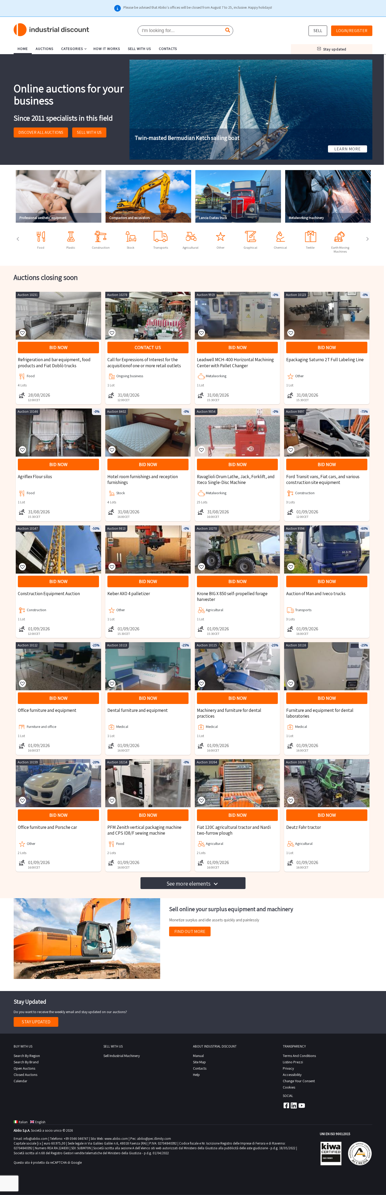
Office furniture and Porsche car (47, 827)
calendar (20, 1081)
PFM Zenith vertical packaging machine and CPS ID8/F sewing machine (144, 830)
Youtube (302, 1105)
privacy (288, 1068)
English (40, 1122)
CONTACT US (148, 347)
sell (318, 30)
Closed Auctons (25, 1074)
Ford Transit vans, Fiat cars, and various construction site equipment (322, 479)
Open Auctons (24, 1068)
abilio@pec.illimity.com (154, 1138)
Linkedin (294, 1105)
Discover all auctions (40, 132)
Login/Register (351, 30)
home (23, 48)
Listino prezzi (293, 1062)
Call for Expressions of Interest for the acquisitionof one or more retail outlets (144, 362)
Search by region (27, 1055)
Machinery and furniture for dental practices (229, 713)
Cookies (289, 1087)
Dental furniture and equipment (137, 710)
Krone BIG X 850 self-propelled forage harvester (232, 596)
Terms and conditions (299, 1055)
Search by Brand (26, 1062)
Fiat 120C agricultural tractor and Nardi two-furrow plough (234, 830)
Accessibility (292, 1074)
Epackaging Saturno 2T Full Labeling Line (325, 359)
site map (199, 1062)
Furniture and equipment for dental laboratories (319, 713)
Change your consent (299, 1081)
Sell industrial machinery (121, 1055)
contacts (168, 48)
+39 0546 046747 (76, 1138)
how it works (106, 48)
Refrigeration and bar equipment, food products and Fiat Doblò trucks (54, 362)
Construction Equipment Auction (49, 593)
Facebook (286, 1105)
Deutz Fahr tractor (303, 827)
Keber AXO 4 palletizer (128, 593)
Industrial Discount (52, 30)
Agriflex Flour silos (35, 476)
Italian (23, 1122)
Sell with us (89, 132)
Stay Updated (36, 1022)
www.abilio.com (116, 1138)
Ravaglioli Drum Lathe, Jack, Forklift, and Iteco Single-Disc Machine (236, 479)
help (196, 1074)
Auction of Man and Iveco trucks (316, 593)
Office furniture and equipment (47, 710)
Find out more (189, 931)
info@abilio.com (35, 1138)
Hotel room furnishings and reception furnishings (142, 479)
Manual (198, 1055)
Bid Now (58, 347)
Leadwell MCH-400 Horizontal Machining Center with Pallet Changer (235, 362)
